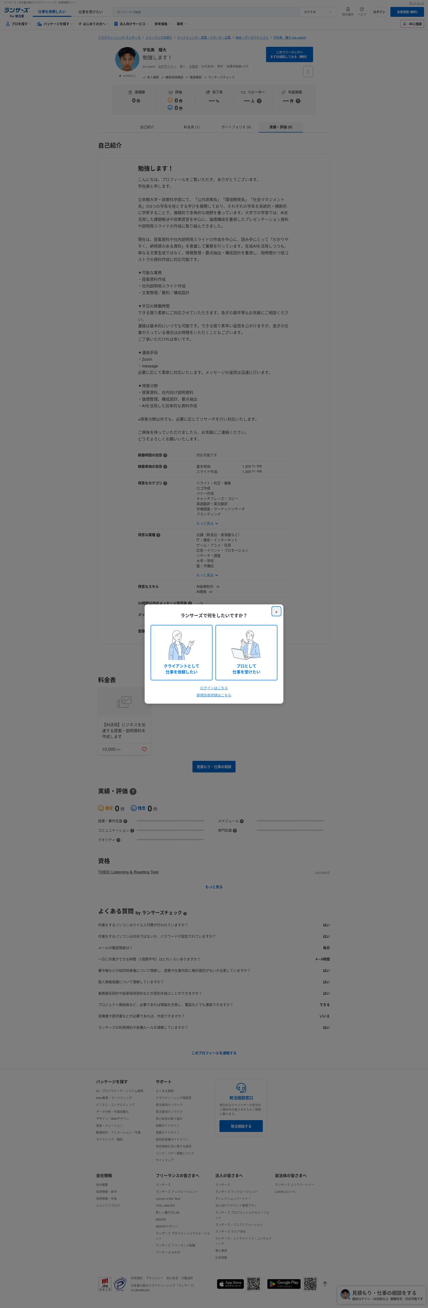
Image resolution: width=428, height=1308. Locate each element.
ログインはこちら (214, 687)
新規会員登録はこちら (214, 694)
